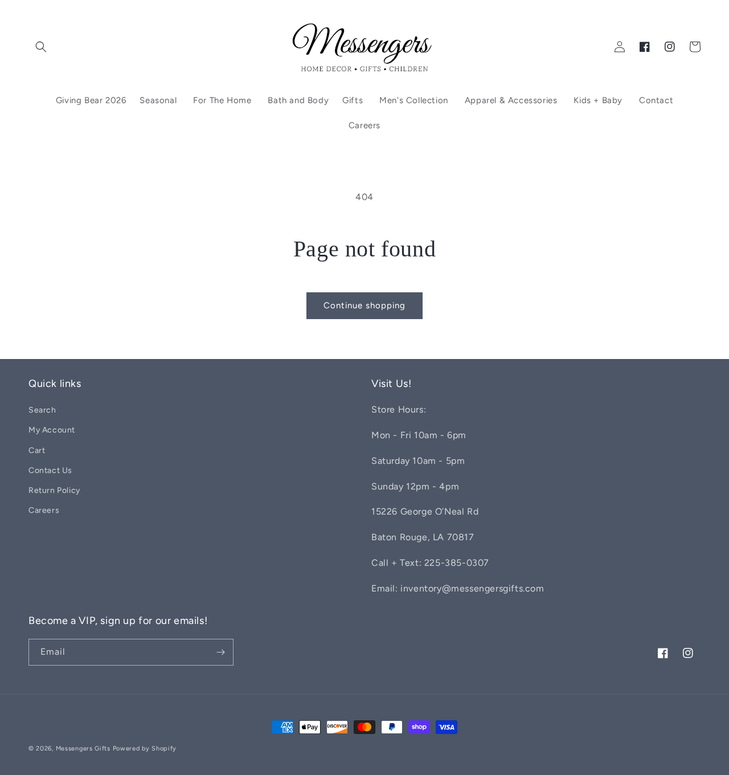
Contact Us (50, 470)
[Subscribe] (220, 652)
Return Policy (54, 490)
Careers (43, 510)
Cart (36, 450)
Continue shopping (364, 305)
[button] (41, 46)
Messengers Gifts (83, 748)
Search (42, 410)
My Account (51, 430)
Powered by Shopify (145, 748)
